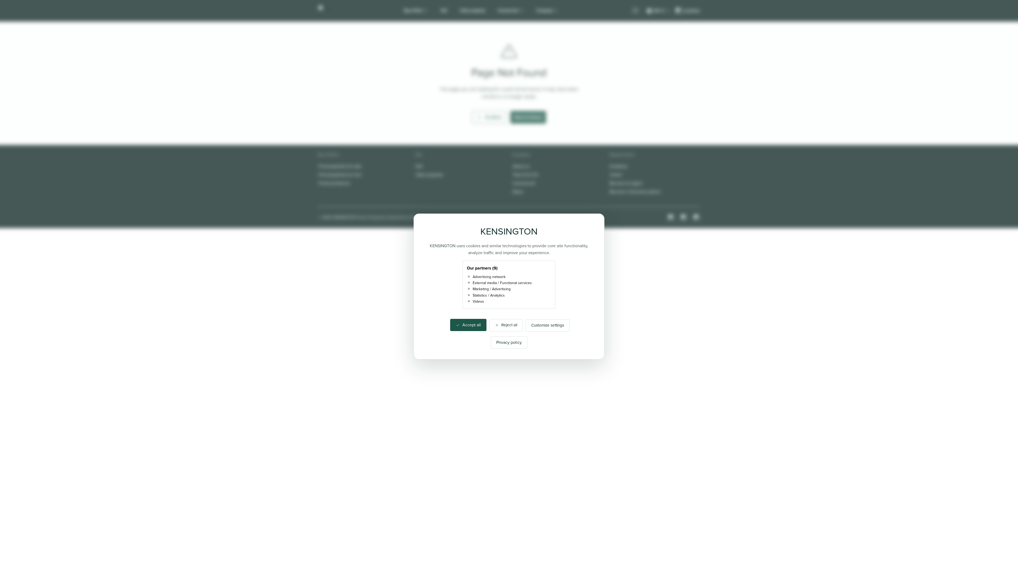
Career (616, 175)
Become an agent (626, 183)
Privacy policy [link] (509, 342)
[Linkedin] (697, 217)
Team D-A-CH (525, 175)
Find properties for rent (340, 175)
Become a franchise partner (635, 192)
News (518, 192)
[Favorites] (635, 11)
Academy (618, 166)
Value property (472, 10)
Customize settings (547, 325)
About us (521, 166)
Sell (444, 10)
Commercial (508, 10)
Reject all (509, 325)
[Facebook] (684, 217)
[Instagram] (671, 217)
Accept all (471, 325)
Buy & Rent (413, 10)
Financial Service (334, 183)
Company (545, 10)
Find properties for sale (340, 166)
